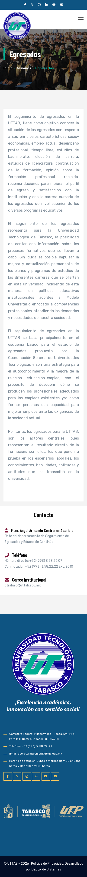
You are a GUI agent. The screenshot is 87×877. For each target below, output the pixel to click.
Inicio (8, 68)
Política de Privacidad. (47, 864)
